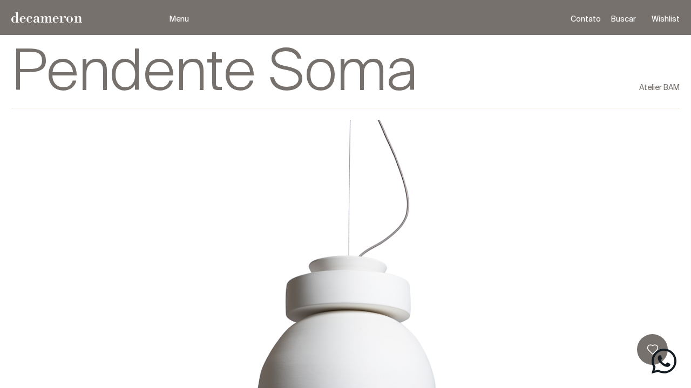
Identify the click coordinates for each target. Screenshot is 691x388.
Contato (586, 18)
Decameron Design (90, 17)
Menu (179, 18)
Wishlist (666, 18)
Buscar (623, 18)
